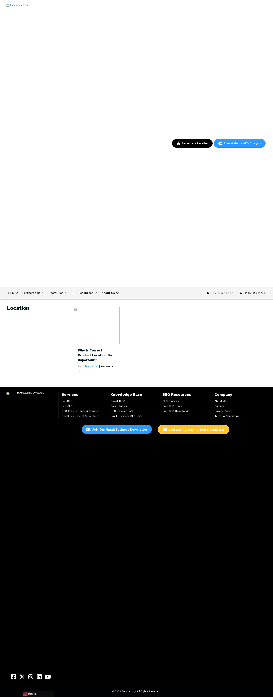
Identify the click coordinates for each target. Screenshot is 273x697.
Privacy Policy (223, 410)
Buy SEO (67, 405)
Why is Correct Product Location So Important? (95, 355)
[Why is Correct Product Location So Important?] (97, 325)
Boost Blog (117, 400)
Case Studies (119, 405)
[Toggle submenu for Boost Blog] (66, 293)
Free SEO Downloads (176, 410)
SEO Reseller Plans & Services (80, 410)
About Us (220, 400)
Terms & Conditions (227, 415)
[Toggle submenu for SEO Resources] (96, 293)
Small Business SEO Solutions (80, 415)
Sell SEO (67, 400)
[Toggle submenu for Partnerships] (43, 293)
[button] (13, 677)
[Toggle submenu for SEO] (16, 293)
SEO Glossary (170, 400)
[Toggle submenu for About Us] (117, 293)
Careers (219, 405)
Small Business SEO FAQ (126, 415)
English (32, 693)
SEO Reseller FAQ (122, 410)
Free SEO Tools (172, 405)
